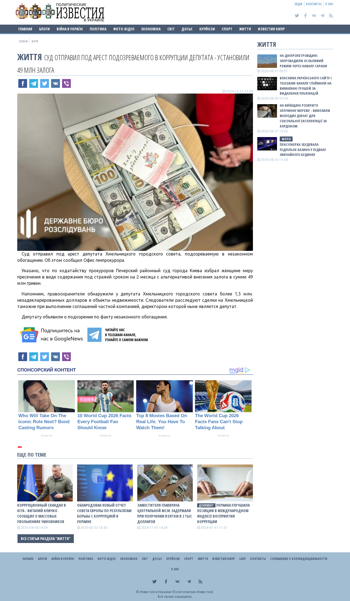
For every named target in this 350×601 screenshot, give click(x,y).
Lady (242, 558)
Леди (298, 4)
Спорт (227, 28)
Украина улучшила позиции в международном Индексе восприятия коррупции (223, 513)
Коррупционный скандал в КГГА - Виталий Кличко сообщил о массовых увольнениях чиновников (41, 513)
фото (286, 139)
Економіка (151, 28)
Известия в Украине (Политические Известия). (177, 592)
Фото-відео (124, 28)
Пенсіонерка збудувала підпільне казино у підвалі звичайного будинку (303, 149)
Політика (98, 28)
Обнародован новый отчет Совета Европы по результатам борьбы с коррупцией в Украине (104, 513)
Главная (25, 28)
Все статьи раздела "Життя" (46, 538)
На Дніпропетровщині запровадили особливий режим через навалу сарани (303, 60)
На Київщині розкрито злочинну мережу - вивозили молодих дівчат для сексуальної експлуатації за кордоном (305, 115)
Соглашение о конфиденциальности (298, 558)
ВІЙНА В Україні (70, 28)
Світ (171, 28)
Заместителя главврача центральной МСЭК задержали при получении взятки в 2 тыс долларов (164, 513)
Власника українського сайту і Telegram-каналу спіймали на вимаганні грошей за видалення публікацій (306, 86)
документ (206, 505)
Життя (245, 28)
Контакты (314, 4)
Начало (28, 558)
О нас (329, 4)
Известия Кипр (271, 28)
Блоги (44, 28)
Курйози (207, 28)
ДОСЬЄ (187, 28)
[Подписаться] (52, 335)
